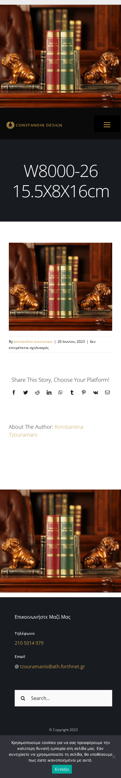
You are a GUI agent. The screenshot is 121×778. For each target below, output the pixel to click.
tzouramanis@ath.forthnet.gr (52, 666)
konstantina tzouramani (33, 341)
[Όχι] (114, 757)
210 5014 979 (29, 643)
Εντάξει (62, 769)
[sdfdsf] (45, 122)
